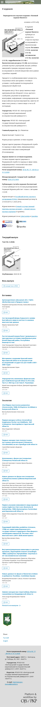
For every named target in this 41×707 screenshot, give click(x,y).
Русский (6, 638)
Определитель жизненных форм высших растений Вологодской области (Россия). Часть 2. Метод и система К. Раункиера (18, 381)
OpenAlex (34, 216)
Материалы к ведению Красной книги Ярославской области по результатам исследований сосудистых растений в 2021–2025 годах (19, 361)
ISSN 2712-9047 (13, 179)
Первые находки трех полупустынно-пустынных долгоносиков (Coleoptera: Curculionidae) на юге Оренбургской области (19, 442)
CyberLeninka (25, 216)
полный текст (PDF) (11, 286)
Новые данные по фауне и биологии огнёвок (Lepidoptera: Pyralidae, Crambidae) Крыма (20, 575)
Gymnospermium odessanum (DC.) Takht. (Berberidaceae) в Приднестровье (18, 301)
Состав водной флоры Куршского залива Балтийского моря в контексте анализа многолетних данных (18, 320)
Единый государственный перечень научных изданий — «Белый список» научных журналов (19, 209)
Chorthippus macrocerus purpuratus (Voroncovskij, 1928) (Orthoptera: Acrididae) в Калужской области (19, 407)
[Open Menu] (2, 2)
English (5, 641)
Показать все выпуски (10, 605)
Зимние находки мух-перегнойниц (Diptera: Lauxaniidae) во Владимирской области (19, 593)
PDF (6, 312)
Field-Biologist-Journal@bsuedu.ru (14, 683)
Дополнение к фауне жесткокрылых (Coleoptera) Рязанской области (16, 459)
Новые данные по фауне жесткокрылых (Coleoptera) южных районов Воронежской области (19, 478)
